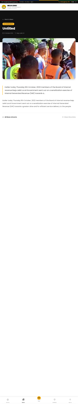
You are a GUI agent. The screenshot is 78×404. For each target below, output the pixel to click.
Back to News (9, 19)
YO (75, 2)
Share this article (70, 117)
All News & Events (11, 117)
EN (73, 2)
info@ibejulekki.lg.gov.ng (10, 2)
